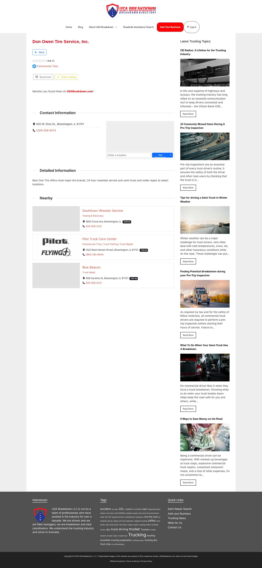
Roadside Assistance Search (138, 27)
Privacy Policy (146, 561)
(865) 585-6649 (95, 254)
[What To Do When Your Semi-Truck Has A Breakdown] (205, 379)
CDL (121, 508)
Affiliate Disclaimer (117, 561)
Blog (80, 27)
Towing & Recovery (93, 215)
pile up (110, 521)
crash (144, 509)
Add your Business (179, 513)
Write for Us (175, 522)
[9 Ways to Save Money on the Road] (205, 449)
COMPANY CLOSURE (133, 509)
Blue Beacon (91, 267)
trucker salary (112, 536)
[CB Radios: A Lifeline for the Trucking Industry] (205, 84)
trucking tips (151, 540)
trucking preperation (121, 540)
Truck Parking (110, 244)
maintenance (130, 517)
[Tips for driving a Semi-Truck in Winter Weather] (205, 231)
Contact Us (174, 527)
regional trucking (140, 521)
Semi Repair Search (180, 508)
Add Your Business (170, 27)
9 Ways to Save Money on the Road (201, 418)
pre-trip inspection (126, 521)
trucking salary (138, 540)
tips (108, 529)
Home (69, 27)
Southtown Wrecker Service (102, 211)
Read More (188, 114)
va (112, 544)
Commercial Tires (92, 244)
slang (130, 525)
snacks (136, 525)
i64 (106, 517)
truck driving (119, 529)
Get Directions (160, 155)
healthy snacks (132, 513)
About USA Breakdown (101, 27)
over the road (151, 516)
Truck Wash (88, 272)
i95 (109, 517)
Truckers (145, 529)
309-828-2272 (94, 282)
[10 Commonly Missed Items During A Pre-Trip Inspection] (205, 158)
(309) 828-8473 (46, 130)
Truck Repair (126, 244)
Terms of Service (132, 561)
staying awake (145, 525)
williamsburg (119, 544)
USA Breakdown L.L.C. (88, 556)
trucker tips (122, 536)
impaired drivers (118, 517)
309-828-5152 (94, 226)
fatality (103, 513)
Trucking (137, 534)
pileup (115, 521)
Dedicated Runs (154, 509)
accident (105, 508)
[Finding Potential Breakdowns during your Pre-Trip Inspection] (205, 305)
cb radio (115, 509)
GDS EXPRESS (120, 513)
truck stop (105, 544)
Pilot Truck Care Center (99, 239)
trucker (134, 529)
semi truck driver (112, 525)
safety (152, 520)
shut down (123, 525)
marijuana (139, 517)
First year (110, 513)
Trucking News (177, 518)
